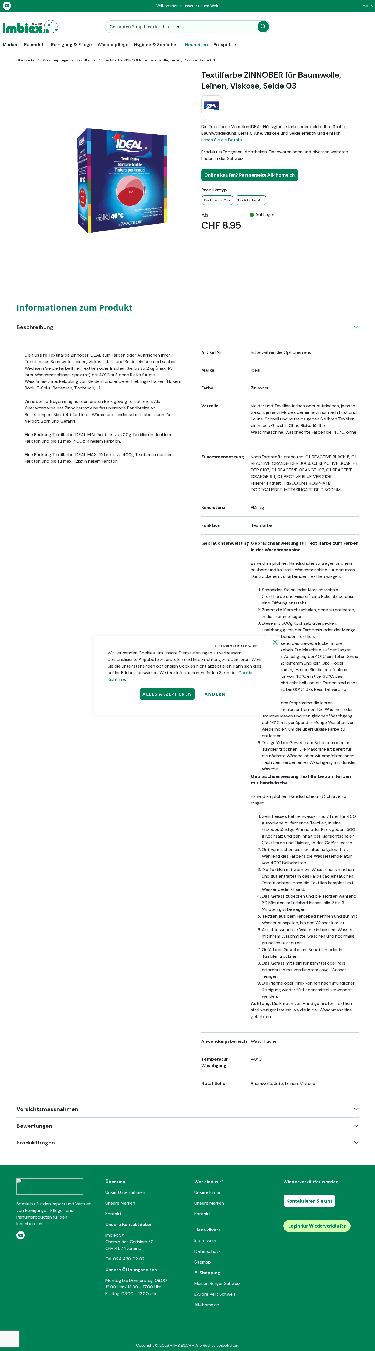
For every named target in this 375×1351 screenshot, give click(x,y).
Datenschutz (207, 1251)
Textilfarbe (86, 60)
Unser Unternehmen (125, 1192)
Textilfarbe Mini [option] (251, 200)
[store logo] (30, 27)
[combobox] (187, 26)
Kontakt (113, 1214)
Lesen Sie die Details (221, 140)
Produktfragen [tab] (35, 1142)
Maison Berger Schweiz (217, 1283)
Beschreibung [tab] (34, 327)
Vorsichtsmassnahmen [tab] (47, 1109)
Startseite (25, 60)
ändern (215, 694)
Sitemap (202, 1262)
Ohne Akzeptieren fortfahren (236, 646)
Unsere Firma (207, 1192)
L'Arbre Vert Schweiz (215, 1294)
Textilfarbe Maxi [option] (217, 200)
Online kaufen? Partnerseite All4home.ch (249, 175)
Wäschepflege (55, 60)
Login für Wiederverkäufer (317, 1226)
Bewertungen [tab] (34, 1125)
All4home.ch (206, 1305)
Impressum (205, 1240)
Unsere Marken (120, 1203)
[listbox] (280, 200)
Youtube (7, 6)
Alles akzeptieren (167, 694)
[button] (367, 6)
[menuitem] (11, 45)
